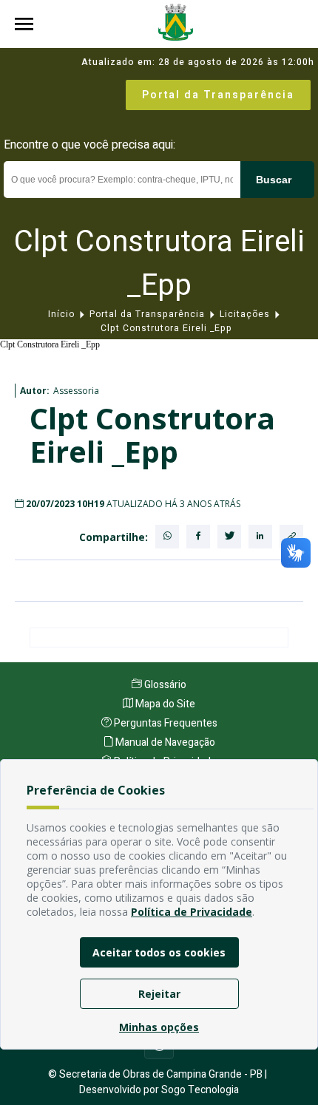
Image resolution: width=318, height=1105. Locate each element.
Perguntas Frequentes (164, 723)
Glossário (164, 685)
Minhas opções (159, 1027)
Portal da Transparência (218, 95)
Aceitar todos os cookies (159, 952)
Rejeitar (159, 994)
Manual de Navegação (164, 742)
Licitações (245, 314)
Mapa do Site (164, 704)
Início (61, 314)
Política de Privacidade (191, 912)
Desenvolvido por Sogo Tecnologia (159, 1090)
